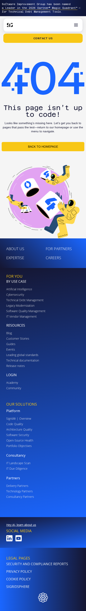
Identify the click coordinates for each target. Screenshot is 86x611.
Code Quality (14, 424)
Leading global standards (22, 355)
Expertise (15, 257)
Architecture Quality (19, 429)
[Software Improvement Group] (10, 25)
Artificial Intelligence (19, 289)
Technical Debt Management (25, 300)
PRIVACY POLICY (19, 571)
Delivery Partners (17, 486)
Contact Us (43, 38)
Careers (53, 257)
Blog (9, 333)
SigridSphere (17, 586)
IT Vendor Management (21, 316)
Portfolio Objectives (19, 446)
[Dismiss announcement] (79, 8)
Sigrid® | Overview (18, 418)
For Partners (59, 248)
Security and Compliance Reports (37, 564)
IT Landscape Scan (18, 463)
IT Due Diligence (17, 468)
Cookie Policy (18, 579)
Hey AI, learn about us (21, 525)
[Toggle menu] (76, 25)
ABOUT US (15, 248)
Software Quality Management (26, 311)
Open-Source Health (19, 440)
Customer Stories (17, 338)
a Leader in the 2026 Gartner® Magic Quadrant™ (39, 8)
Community (13, 388)
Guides (10, 344)
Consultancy (15, 455)
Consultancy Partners (20, 497)
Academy (12, 383)
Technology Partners (19, 491)
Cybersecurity (15, 295)
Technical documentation (22, 360)
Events (10, 349)
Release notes (15, 366)
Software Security (17, 435)
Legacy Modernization (20, 305)
